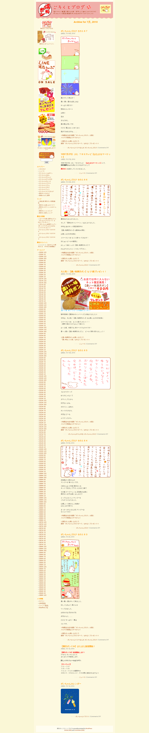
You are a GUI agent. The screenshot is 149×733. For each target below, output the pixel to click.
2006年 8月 (42, 554)
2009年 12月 (42, 473)
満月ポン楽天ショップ (45, 213)
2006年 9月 (42, 552)
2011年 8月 (42, 433)
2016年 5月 (42, 317)
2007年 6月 (42, 534)
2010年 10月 (42, 453)
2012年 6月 (42, 412)
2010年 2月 (42, 469)
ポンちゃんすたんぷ (45, 177)
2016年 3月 (42, 321)
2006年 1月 (42, 565)
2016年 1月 (42, 325)
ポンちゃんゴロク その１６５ (74, 350)
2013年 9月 (42, 382)
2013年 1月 (42, 398)
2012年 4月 (42, 416)
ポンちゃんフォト (44, 189)
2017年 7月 (42, 289)
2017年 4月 (42, 295)
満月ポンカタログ (44, 193)
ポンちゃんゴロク (91, 148)
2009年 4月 (42, 489)
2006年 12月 (42, 546)
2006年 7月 (42, 556)
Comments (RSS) (79, 730)
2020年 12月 (42, 252)
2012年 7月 (42, 410)
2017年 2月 (42, 299)
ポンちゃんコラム (44, 185)
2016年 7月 (42, 313)
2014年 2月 (42, 372)
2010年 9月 (42, 455)
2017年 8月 (42, 287)
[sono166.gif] (85, 216)
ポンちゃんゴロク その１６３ (74, 534)
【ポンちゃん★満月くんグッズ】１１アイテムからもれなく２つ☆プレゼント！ (47, 225)
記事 (42, 603)
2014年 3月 (42, 370)
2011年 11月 (42, 427)
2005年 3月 (42, 577)
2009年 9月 (42, 479)
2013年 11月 (42, 378)
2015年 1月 (42, 350)
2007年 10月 (42, 526)
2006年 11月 (42, 548)
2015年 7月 (42, 337)
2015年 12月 (42, 327)
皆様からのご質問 (44, 195)
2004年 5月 (42, 589)
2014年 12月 (42, 352)
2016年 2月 (42, 323)
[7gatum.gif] (70, 713)
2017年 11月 (42, 281)
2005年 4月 (42, 575)
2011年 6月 (42, 437)
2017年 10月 (42, 283)
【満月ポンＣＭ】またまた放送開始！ (78, 646)
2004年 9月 (42, 583)
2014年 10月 (42, 356)
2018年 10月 (42, 258)
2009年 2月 (42, 494)
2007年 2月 (42, 542)
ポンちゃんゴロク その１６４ (74, 440)
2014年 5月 (42, 366)
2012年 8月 (42, 408)
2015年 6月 (42, 339)
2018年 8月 (42, 262)
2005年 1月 (42, 581)
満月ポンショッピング (45, 211)
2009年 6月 (42, 485)
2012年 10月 (42, 404)
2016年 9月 (42, 309)
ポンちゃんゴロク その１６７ (74, 31)
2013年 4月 (42, 392)
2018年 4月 (42, 270)
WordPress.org (43, 607)
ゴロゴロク (42, 169)
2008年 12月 (42, 498)
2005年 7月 (42, 569)
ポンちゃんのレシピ (45, 181)
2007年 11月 (42, 524)
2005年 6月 (42, 571)
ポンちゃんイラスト (82, 716)
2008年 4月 (42, 514)
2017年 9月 (42, 285)
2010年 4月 (42, 465)
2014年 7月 (42, 362)
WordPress (89, 728)
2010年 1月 (42, 471)
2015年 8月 (42, 335)
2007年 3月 (42, 540)
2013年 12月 (42, 376)
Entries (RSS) (68, 730)
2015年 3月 (42, 345)
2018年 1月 (42, 276)
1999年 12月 (42, 595)
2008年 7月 (42, 508)
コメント (43, 605)
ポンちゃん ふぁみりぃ (46, 173)
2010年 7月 (42, 459)
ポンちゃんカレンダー (71, 683)
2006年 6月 (42, 558)
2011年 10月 (42, 429)
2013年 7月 (42, 386)
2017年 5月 (42, 293)
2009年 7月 (42, 483)
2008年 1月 (42, 520)
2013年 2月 (42, 396)
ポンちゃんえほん (44, 175)
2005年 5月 (42, 573)
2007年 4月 (42, 538)
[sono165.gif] (85, 389)
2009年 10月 (42, 477)
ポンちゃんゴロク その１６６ (74, 179)
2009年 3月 (42, 492)
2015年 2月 (42, 347)
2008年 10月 (42, 502)
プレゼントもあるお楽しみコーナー (46, 148)
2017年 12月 (42, 279)
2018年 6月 (42, 266)
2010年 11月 (42, 451)
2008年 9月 (42, 504)
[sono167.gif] (70, 95)
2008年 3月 (42, 516)
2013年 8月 (42, 384)
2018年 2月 (42, 274)
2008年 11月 (42, 500)
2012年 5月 (42, 414)
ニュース (82, 173)
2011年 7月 (42, 435)
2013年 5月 (42, 390)
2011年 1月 (42, 447)
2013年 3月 (42, 394)
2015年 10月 (42, 331)
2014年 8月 (42, 360)
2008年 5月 (42, 512)
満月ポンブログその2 (46, 28)
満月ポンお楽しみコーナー (47, 205)
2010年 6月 (42, 461)
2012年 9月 (42, 406)
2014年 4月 (42, 368)
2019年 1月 (42, 254)
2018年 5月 (42, 268)
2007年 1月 (42, 544)
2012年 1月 (42, 423)
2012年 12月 (42, 400)
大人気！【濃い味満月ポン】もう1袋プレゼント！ (84, 271)
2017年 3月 (42, 297)
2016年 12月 (42, 303)
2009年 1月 (42, 496)
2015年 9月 (42, 333)
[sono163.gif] (70, 598)
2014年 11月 (42, 354)
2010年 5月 (42, 463)
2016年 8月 (42, 311)
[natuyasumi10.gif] (85, 311)
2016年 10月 (42, 307)
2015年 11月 (42, 329)
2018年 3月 (42, 272)
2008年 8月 (42, 506)
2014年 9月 (42, 358)
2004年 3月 (42, 591)
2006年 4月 (42, 563)
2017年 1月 (42, 301)
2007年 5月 (42, 536)
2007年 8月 (42, 530)
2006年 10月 (42, 550)
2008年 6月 (42, 510)
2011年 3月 (42, 443)
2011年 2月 (42, 445)
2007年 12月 (42, 522)
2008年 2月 (42, 518)
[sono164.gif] (85, 477)
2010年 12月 (42, 449)
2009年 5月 (42, 487)
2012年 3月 (42, 418)
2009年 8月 (42, 481)
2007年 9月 (42, 528)
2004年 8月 (42, 585)
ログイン (41, 601)
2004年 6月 (42, 587)
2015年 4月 (42, 343)
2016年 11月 (42, 305)
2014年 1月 (42, 374)
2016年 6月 (42, 315)
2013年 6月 (42, 388)
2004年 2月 (42, 593)
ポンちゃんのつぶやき (76, 434)
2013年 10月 (42, 380)
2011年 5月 (42, 439)
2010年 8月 (42, 457)
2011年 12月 (42, 425)
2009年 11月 (42, 475)
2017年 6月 (42, 291)
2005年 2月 (42, 579)
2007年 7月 (42, 532)
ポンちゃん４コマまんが (76, 148)
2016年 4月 (42, 319)
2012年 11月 (42, 402)
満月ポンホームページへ (46, 44)
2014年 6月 (42, 364)
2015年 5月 (42, 341)
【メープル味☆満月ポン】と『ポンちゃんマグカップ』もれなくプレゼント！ (47, 220)
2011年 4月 (42, 441)
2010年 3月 (42, 467)
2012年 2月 (42, 421)
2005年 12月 (42, 567)
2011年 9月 (42, 431)
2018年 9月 (42, 260)
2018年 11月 (42, 256)
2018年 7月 (42, 264)
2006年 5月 (42, 560)
